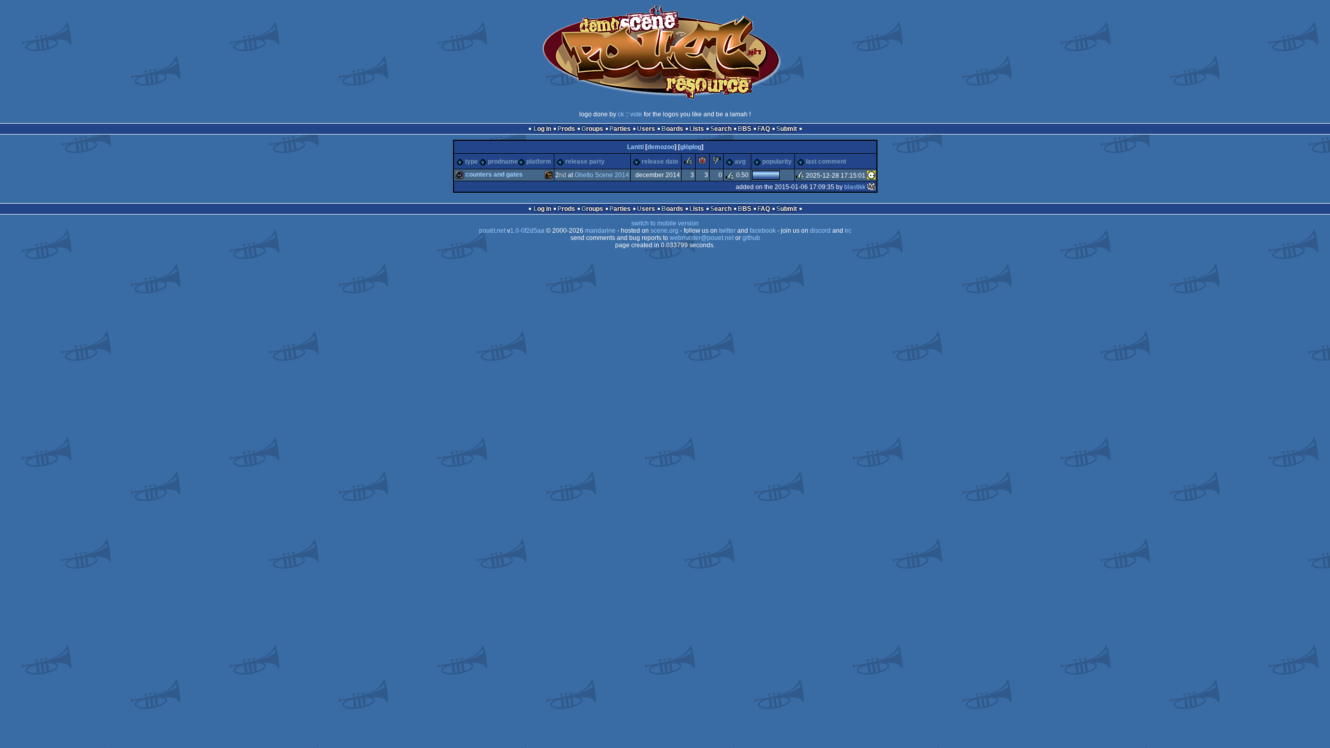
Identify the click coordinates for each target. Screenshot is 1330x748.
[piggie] (702, 162)
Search (721, 128)
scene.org (664, 230)
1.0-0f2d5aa (527, 230)
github (751, 238)
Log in (542, 128)
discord (820, 230)
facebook (763, 230)
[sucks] (716, 162)
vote (636, 114)
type (471, 161)
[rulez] (688, 162)
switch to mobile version (665, 223)
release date (660, 161)
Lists (696, 128)
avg (740, 161)
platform (538, 161)
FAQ (763, 128)
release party (585, 161)
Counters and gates (494, 174)
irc (848, 230)
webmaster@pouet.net (702, 238)
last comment (826, 161)
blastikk (855, 187)
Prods (566, 128)
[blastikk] (871, 187)
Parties (620, 128)
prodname (503, 161)
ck (621, 114)
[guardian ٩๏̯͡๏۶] (871, 175)
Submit (786, 128)
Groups (592, 128)
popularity (777, 161)
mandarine (600, 230)
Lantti (635, 147)
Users (646, 128)
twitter (727, 230)
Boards (672, 128)
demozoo (660, 147)
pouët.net (492, 230)
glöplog (690, 147)
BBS (744, 128)
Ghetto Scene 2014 (602, 175)
